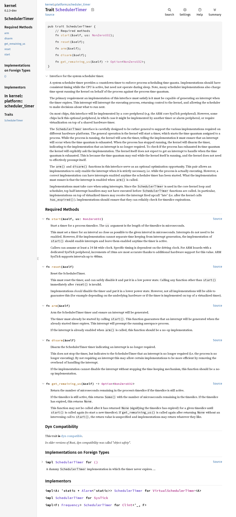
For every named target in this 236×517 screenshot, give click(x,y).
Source (49, 14)
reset (65, 42)
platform (61, 4)
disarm (66, 55)
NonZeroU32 (101, 35)
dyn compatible (71, 436)
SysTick (101, 498)
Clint (127, 505)
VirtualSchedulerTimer (174, 490)
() (96, 462)
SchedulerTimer (69, 462)
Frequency (70, 505)
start (65, 35)
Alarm (87, 490)
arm (63, 48)
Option (116, 61)
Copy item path (93, 9)
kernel (49, 4)
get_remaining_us (75, 61)
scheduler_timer (79, 4)
